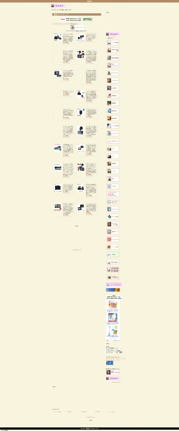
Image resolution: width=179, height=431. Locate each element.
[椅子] (113, 181)
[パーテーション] (113, 75)
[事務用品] (113, 113)
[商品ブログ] (113, 291)
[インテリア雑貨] (113, 44)
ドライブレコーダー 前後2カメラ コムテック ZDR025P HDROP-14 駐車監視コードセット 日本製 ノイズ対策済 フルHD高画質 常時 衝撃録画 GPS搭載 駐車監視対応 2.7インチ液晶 (68, 38)
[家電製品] (113, 97)
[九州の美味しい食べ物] (112, 374)
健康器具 (69, 411)
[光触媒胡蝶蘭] (113, 271)
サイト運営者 (5, 430)
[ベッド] (113, 158)
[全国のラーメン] (113, 234)
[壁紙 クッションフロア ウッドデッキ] (113, 67)
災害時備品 (84, 411)
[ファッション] (113, 211)
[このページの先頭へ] (90, 417)
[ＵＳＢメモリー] (113, 143)
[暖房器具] (113, 120)
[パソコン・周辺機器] (113, 128)
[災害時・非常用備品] (113, 52)
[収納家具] (113, 165)
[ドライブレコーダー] (113, 135)
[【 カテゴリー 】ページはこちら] (113, 279)
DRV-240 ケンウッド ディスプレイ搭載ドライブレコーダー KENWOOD (68, 92)
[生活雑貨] (113, 90)
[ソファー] (113, 150)
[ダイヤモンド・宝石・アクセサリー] (113, 196)
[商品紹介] (58, 7)
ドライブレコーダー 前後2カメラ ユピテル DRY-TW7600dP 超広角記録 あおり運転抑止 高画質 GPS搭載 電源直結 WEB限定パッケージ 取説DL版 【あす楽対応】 (68, 74)
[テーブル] (113, 173)
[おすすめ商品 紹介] (114, 286)
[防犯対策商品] (113, 60)
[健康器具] (113, 105)
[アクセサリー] (113, 188)
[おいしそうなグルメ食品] (113, 226)
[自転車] (113, 256)
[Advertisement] (76, 236)
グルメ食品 (112, 411)
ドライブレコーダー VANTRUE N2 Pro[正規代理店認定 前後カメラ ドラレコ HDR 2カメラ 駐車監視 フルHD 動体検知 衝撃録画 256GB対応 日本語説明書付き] (68, 113)
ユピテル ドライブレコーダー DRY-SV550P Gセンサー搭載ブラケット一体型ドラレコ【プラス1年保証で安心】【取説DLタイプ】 (91, 36)
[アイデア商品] (113, 218)
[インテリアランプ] (113, 82)
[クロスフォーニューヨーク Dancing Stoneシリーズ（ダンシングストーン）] (113, 203)
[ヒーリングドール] (113, 241)
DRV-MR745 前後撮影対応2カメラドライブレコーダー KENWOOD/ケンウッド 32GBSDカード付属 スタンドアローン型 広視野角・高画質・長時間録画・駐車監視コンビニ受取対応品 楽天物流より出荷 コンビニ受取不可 (91, 189)
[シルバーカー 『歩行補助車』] (113, 264)
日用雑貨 (97, 411)
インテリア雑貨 (57, 411)
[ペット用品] (113, 249)
